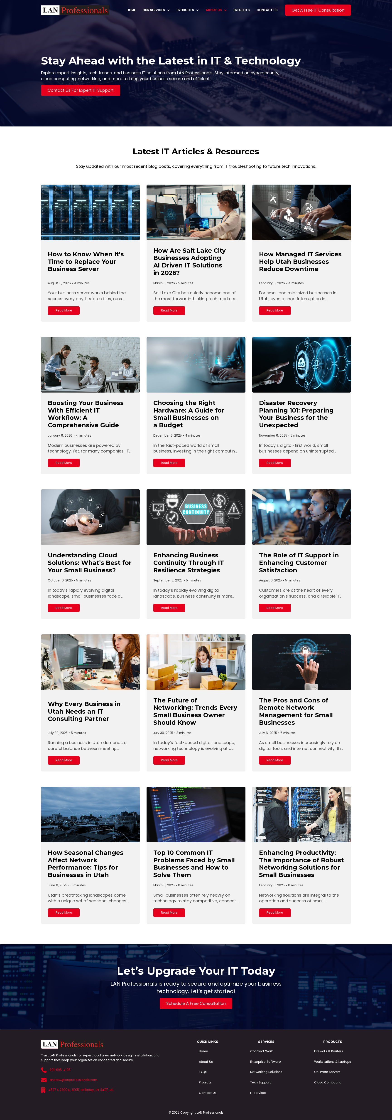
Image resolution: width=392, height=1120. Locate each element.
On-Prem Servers (327, 1072)
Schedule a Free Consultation (196, 1003)
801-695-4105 (60, 1070)
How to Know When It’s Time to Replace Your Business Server (86, 261)
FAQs (203, 1072)
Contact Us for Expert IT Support (81, 90)
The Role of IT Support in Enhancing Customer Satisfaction (299, 562)
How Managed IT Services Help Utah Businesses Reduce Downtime (300, 261)
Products (185, 10)
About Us (214, 10)
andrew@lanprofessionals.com (73, 1080)
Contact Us (267, 10)
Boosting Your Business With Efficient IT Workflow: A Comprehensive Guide (86, 414)
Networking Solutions (266, 1072)
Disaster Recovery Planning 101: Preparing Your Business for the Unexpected (296, 414)
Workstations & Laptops (332, 1062)
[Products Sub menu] (197, 10)
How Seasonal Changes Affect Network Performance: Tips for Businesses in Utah (85, 864)
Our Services (153, 10)
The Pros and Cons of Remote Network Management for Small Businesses (296, 711)
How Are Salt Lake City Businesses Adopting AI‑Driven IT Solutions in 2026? (189, 262)
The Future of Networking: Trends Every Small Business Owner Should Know (195, 711)
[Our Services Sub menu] (168, 10)
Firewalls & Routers (328, 1051)
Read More (64, 310)
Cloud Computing (327, 1082)
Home (131, 10)
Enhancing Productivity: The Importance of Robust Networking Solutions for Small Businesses (301, 864)
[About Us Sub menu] (225, 10)
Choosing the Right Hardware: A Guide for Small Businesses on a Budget (188, 414)
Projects (241, 10)
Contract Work (261, 1051)
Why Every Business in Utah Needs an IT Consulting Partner (84, 711)
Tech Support (260, 1082)
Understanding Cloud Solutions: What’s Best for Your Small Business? (90, 562)
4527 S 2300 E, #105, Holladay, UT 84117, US (80, 1090)
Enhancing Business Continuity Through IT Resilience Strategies (188, 562)
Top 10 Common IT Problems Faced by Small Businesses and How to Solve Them (194, 864)
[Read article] (90, 212)
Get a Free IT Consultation (318, 10)
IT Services (258, 1093)
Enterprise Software (265, 1062)
